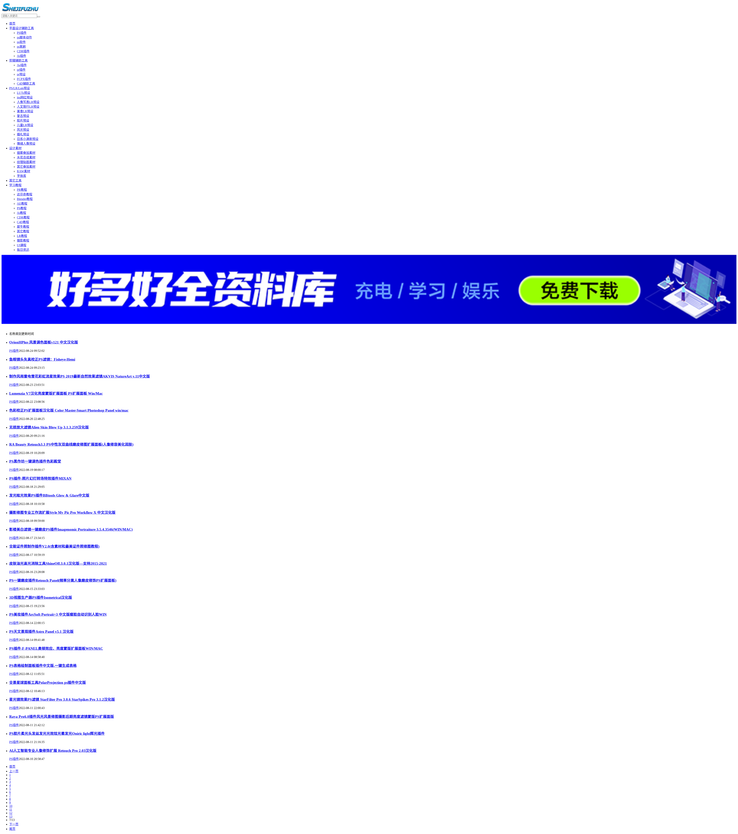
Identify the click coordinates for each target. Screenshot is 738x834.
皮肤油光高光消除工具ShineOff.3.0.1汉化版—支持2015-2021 (58, 563)
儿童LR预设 (25, 125)
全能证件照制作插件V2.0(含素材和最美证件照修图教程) (54, 546)
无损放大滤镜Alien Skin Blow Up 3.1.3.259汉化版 (49, 427)
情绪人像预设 (26, 143)
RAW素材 (23, 171)
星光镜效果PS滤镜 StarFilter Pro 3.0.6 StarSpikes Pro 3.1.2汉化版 (62, 699)
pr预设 (21, 74)
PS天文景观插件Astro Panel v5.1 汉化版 (41, 632)
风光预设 (23, 129)
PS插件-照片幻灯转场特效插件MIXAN (40, 478)
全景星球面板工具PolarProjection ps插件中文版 (47, 683)
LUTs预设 (23, 92)
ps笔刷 (21, 46)
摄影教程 (23, 240)
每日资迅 (23, 249)
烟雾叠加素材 (26, 152)
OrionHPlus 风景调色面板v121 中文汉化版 (43, 342)
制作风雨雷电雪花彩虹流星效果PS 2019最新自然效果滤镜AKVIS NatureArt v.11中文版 (79, 376)
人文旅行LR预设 (28, 106)
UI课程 (21, 245)
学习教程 (15, 185)
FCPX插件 (24, 79)
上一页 (13, 771)
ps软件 (21, 42)
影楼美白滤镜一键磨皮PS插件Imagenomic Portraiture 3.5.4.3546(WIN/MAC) (71, 529)
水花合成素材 (26, 157)
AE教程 (22, 203)
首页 (12, 23)
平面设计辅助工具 (21, 28)
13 (10, 816)
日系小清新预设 (27, 139)
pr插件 (21, 69)
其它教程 (23, 231)
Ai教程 (21, 212)
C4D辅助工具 (26, 83)
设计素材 (15, 148)
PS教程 (22, 208)
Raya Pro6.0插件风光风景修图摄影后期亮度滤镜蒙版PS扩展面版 (61, 717)
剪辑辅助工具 (18, 60)
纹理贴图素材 (26, 162)
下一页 (13, 824)
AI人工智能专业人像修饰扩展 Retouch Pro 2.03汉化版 (52, 751)
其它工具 (15, 180)
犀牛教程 (23, 226)
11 (10, 809)
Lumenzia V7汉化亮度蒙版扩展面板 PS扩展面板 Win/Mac (56, 393)
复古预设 (23, 116)
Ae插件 (22, 65)
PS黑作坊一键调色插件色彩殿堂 (35, 461)
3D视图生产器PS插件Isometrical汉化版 (40, 597)
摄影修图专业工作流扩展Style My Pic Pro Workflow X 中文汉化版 (62, 512)
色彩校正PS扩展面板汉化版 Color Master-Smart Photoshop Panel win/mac (68, 410)
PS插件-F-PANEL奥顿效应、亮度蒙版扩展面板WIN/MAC (56, 648)
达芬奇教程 (24, 194)
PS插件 (22, 32)
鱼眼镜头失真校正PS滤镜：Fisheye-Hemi (42, 359)
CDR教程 (23, 217)
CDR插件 (23, 51)
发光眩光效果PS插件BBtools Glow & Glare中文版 (49, 495)
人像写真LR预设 (28, 102)
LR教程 (22, 236)
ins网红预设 (25, 97)
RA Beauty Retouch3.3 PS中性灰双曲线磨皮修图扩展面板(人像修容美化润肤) (71, 444)
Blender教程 (25, 199)
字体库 (21, 176)
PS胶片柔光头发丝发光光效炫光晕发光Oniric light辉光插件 (57, 733)
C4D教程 (23, 222)
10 (10, 806)
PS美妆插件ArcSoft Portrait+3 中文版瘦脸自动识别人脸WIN (58, 614)
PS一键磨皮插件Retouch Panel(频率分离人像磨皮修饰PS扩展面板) (62, 580)
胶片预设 (23, 120)
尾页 (12, 829)
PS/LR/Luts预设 (19, 88)
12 (10, 813)
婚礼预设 (23, 134)
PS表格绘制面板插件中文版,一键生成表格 (43, 666)
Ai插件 (21, 56)
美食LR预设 (25, 111)
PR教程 (22, 189)
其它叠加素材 (26, 166)
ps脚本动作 (24, 37)
